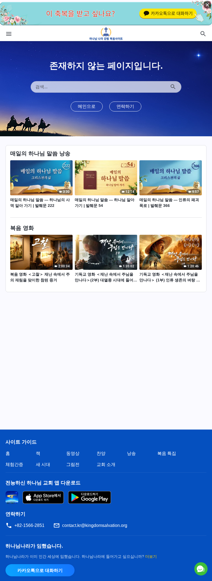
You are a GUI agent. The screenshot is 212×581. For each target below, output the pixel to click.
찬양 (101, 453)
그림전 (73, 464)
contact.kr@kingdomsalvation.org (94, 525)
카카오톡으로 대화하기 (40, 570)
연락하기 (125, 106)
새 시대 (43, 464)
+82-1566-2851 (29, 525)
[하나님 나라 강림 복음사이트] (106, 33)
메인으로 (87, 106)
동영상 (73, 453)
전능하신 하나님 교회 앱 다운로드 (43, 483)
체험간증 (14, 464)
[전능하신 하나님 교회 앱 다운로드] (12, 497)
